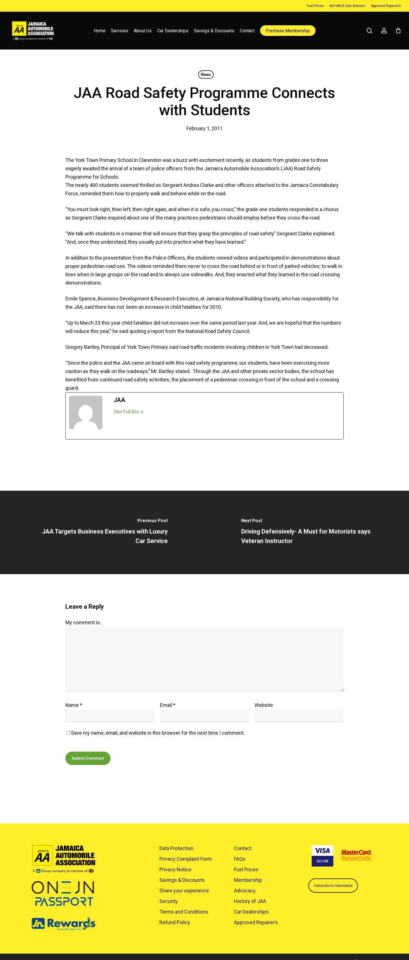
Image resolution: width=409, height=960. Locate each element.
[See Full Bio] (142, 412)
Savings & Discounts (182, 880)
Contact (243, 848)
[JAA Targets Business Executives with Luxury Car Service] (102, 532)
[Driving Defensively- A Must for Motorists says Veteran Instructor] (306, 532)
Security (168, 901)
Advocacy (245, 891)
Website (264, 705)
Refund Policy (174, 922)
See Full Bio (126, 411)
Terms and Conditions (183, 912)
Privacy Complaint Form (185, 859)
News (206, 74)
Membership (248, 880)
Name (73, 705)
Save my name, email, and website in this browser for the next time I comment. (158, 733)
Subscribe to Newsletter (333, 886)
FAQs (239, 859)
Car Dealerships (251, 912)
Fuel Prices (246, 869)
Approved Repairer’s (256, 922)
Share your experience (184, 891)
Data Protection (176, 848)
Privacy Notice (175, 869)
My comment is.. (83, 622)
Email (167, 705)
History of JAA (250, 901)
